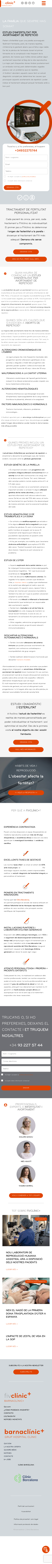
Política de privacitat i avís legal (26, 1519)
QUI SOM (7, 1444)
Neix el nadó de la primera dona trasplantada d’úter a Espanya (26, 1313)
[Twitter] (29, 3)
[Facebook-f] (26, 3)
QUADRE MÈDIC (10, 1450)
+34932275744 (26, 150)
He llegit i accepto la (22, 176)
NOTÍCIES (7, 1453)
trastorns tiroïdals (23, 660)
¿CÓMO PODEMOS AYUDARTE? (16, 1410)
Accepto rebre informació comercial (20, 181)
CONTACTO (8, 1413)
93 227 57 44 (30, 1045)
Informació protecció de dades (26, 1524)
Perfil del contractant (26, 1506)
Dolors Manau (26, 1137)
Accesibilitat (26, 1511)
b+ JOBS (7, 1459)
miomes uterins (21, 582)
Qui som (7, 1407)
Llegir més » (12, 1269)
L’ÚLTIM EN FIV (9, 1416)
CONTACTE (8, 1456)
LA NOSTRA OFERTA (12, 1447)
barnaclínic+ (20, 1530)
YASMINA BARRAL (26, 1186)
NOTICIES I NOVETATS (13, 1419)
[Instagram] (22, 3)
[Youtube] (33, 3)
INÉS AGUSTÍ (26, 1161)
